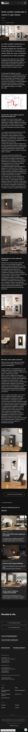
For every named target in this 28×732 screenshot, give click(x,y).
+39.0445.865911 (5, 670)
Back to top (13, 714)
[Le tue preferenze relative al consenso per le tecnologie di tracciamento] (25, 729)
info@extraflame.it (5, 672)
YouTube (17, 707)
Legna (2, 687)
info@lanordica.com (5, 662)
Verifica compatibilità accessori (5, 695)
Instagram (17, 705)
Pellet (16, 687)
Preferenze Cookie (17, 723)
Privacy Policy (10, 723)
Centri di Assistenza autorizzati (5, 691)
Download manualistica (20, 690)
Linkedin (12, 22)
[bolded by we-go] (14, 725)
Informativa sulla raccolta (8, 730)
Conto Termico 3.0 (5, 697)
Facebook (8, 22)
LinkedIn (3, 707)
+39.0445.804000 (5, 660)
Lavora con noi (18, 694)
